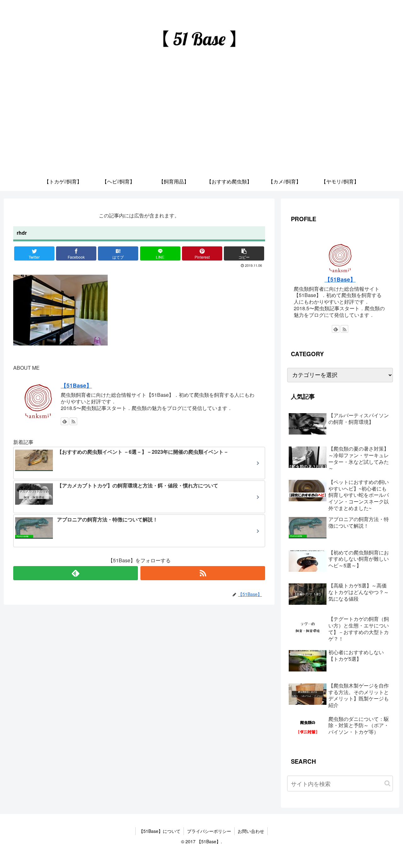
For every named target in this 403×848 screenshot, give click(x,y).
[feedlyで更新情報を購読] (64, 421)
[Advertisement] (201, 125)
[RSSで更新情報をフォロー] (73, 421)
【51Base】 (76, 385)
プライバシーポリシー (209, 831)
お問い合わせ (251, 831)
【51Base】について (159, 831)
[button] (387, 783)
